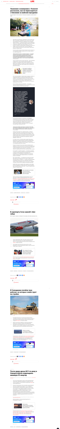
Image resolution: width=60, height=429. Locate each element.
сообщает (14, 242)
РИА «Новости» (18, 320)
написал (31, 398)
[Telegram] (20, 197)
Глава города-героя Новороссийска (16, 425)
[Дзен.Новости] (17, 197)
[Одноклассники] (24, 197)
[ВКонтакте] (22, 197)
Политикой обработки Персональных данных (24, 3)
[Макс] (19, 197)
